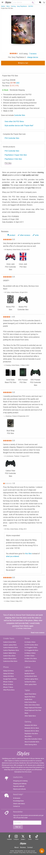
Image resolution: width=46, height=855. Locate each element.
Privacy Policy (22, 852)
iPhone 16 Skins (8, 684)
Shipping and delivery (19, 783)
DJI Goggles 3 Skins (31, 647)
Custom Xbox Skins (9, 656)
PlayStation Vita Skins (31, 733)
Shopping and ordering (20, 781)
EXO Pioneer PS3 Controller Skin (35, 382)
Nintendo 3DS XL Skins (32, 728)
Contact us (16, 806)
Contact (30, 847)
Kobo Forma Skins (30, 702)
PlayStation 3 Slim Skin (13, 159)
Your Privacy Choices (31, 852)
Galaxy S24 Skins (8, 671)
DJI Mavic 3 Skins (30, 653)
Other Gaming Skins (31, 744)
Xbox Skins (28, 736)
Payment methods (18, 786)
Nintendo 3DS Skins (31, 725)
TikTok (36, 839)
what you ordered (12, 556)
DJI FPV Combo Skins (31, 645)
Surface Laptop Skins (31, 679)
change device (32, 57)
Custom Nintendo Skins (10, 647)
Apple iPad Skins (30, 697)
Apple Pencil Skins (30, 694)
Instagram (16, 839)
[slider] (14, 53)
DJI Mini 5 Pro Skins (31, 658)
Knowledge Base (18, 801)
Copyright (15, 852)
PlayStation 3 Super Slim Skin (16, 155)
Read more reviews (37, 633)
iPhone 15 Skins (8, 682)
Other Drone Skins (30, 661)
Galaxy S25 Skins (8, 673)
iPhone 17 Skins (8, 687)
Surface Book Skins (31, 676)
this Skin (28, 554)
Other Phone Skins (8, 690)
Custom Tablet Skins (9, 653)
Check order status (19, 803)
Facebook (9, 839)
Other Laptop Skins (30, 684)
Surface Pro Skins (30, 682)
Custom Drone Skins (9, 642)
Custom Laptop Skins (10, 645)
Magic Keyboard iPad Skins (33, 707)
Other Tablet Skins (30, 716)
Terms (11, 852)
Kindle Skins (28, 699)
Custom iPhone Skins (9, 658)
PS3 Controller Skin (12, 138)
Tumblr (30, 839)
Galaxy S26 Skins (8, 676)
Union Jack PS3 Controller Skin (10, 267)
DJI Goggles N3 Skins (31, 650)
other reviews (25, 235)
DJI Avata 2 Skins (30, 642)
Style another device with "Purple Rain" (19, 126)
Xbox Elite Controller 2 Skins (33, 739)
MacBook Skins (29, 673)
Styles (8, 2)
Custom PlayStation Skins (11, 650)
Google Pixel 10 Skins (9, 679)
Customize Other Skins (10, 661)
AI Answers (16, 798)
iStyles (3, 6)
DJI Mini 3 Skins (29, 656)
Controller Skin (19, 115)
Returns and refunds (19, 789)
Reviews (23, 847)
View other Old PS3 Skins (14, 121)
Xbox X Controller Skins (32, 742)
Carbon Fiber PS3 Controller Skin (10, 473)
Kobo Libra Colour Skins (32, 705)
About (16, 847)
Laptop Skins (29, 671)
